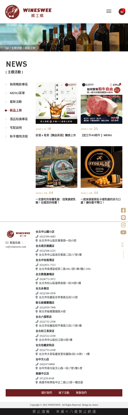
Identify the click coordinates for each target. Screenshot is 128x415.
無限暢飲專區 (19, 84)
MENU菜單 (17, 93)
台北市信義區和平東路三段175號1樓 (60, 325)
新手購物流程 (19, 136)
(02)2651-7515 (48, 264)
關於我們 (46, 392)
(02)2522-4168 (48, 335)
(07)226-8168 (47, 378)
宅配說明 (16, 127)
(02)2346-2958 (48, 293)
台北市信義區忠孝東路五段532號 (58, 297)
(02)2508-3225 (48, 250)
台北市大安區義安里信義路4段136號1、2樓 (64, 354)
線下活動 (64, 392)
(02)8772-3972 (48, 279)
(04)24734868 (47, 364)
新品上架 (30, 48)
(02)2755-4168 (48, 350)
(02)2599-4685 (48, 236)
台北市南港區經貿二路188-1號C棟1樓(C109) (64, 268)
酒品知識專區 (19, 119)
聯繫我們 (81, 392)
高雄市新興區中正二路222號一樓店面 (61, 382)
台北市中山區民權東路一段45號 (57, 240)
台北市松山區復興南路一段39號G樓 (60, 283)
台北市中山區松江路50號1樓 (55, 339)
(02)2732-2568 (48, 321)
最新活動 (16, 101)
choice (95, 405)
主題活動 (16, 48)
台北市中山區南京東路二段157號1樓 (60, 254)
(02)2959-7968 (48, 307)
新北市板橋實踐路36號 (52, 311)
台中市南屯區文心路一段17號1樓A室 (60, 368)
